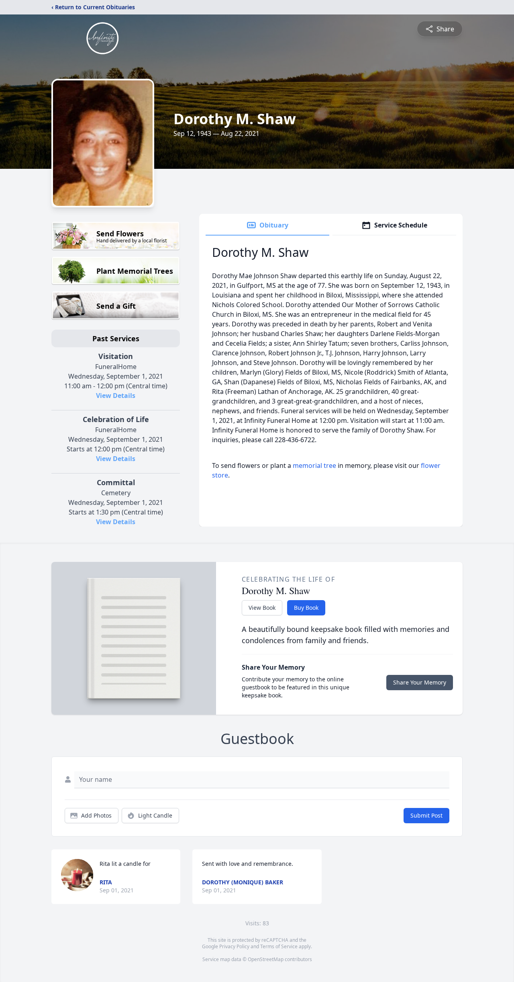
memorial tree (314, 465)
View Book (262, 607)
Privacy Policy (234, 946)
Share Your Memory (419, 682)
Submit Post (426, 815)
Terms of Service (279, 946)
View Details (115, 395)
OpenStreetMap (266, 959)
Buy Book (306, 607)
